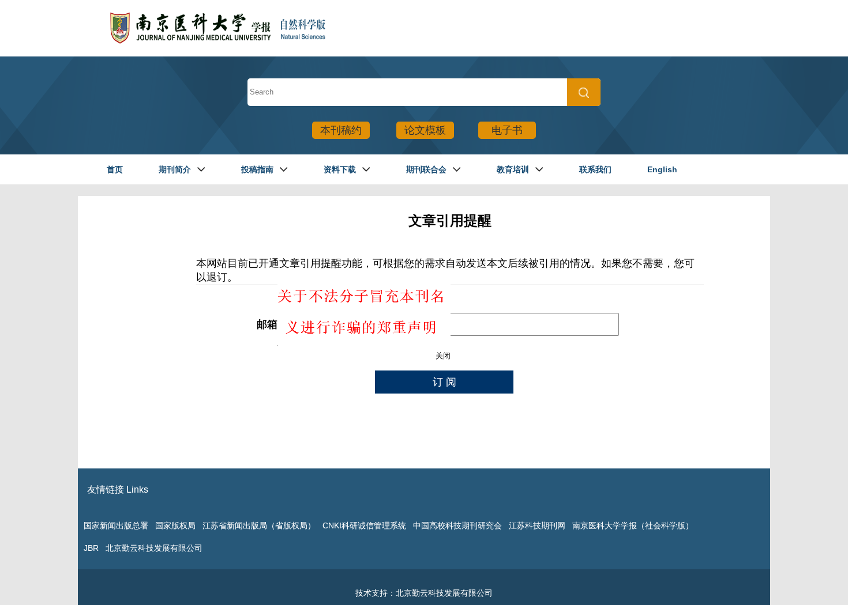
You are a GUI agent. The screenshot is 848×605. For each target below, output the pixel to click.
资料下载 (340, 169)
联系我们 (595, 169)
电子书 (507, 130)
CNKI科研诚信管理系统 (364, 525)
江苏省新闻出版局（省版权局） (259, 525)
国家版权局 (175, 525)
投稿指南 (257, 169)
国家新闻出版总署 (116, 525)
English (662, 169)
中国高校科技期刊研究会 (457, 525)
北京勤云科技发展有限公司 (154, 548)
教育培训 (513, 169)
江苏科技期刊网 (537, 525)
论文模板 (425, 130)
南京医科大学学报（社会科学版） (632, 525)
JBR (91, 548)
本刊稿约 (341, 130)
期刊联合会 (426, 169)
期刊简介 (175, 169)
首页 (115, 169)
